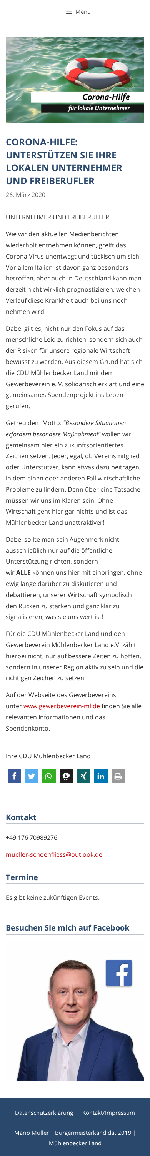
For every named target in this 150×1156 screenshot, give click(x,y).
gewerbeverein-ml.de (69, 706)
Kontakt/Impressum (108, 1112)
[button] (14, 776)
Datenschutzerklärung (44, 1112)
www (30, 706)
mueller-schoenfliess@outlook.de (54, 854)
